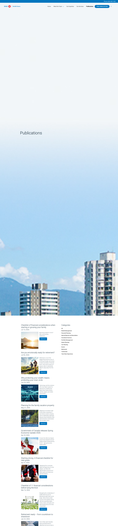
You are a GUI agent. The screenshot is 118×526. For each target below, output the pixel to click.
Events (63, 347)
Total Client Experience (67, 354)
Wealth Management (66, 331)
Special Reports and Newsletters (69, 335)
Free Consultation (102, 6)
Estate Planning (65, 342)
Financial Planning (66, 333)
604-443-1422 (112, 1)
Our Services (80, 6)
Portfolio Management (67, 340)
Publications (89, 6)
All (62, 328)
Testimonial (64, 351)
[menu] (111, 6)
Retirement (64, 349)
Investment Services (66, 338)
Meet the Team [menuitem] (58, 7)
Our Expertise (70, 6)
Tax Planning (64, 345)
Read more (43, 339)
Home (49, 6)
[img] (59, 158)
